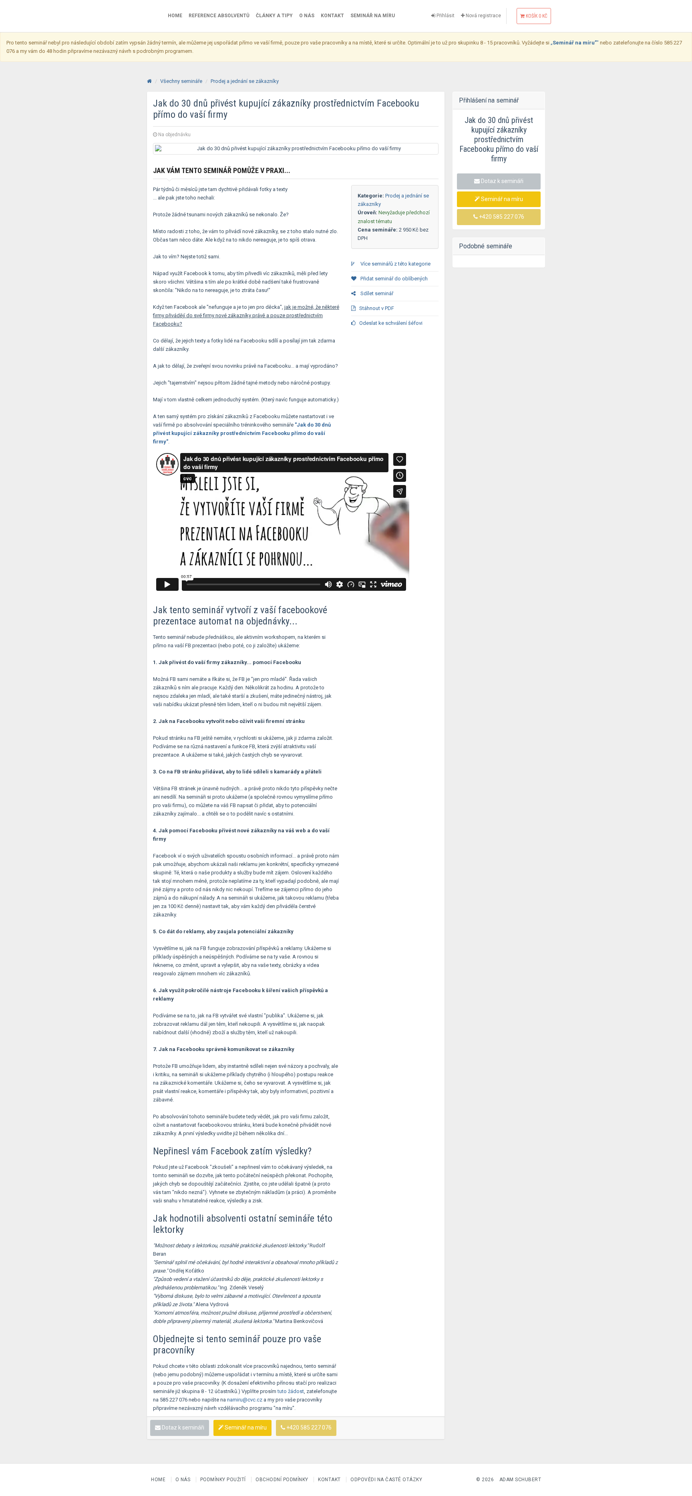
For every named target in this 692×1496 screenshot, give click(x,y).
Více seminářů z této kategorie (394, 264)
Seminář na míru (372, 15)
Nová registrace (483, 15)
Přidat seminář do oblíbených (393, 279)
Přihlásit (445, 15)
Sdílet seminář (376, 293)
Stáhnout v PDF (376, 308)
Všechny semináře (181, 81)
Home (175, 15)
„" (575, 43)
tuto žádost (291, 1391)
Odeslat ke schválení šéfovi (390, 323)
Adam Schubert (520, 1479)
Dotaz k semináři (182, 1427)
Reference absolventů (219, 15)
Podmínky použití (223, 1479)
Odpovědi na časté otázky (386, 1479)
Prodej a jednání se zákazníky (245, 81)
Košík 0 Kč (536, 16)
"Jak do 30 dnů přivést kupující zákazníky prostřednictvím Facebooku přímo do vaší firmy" (242, 433)
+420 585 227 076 (308, 1427)
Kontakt (332, 15)
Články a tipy (274, 15)
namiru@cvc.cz (244, 1400)
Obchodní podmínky (282, 1479)
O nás (306, 15)
